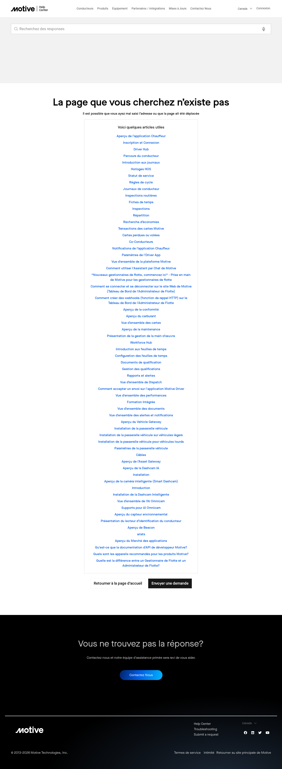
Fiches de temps (141, 202)
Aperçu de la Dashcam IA (141, 468)
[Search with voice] (263, 29)
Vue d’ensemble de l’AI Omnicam (141, 501)
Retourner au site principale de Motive (243, 753)
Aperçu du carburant (141, 316)
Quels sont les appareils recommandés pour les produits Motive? (141, 554)
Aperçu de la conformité (141, 309)
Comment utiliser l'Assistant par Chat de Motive (141, 268)
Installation (141, 474)
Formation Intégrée (141, 402)
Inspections (141, 208)
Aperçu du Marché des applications (141, 541)
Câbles (141, 455)
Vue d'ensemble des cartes (141, 322)
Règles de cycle (141, 182)
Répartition (141, 215)
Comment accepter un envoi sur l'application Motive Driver (141, 389)
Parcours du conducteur (141, 156)
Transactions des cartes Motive (141, 228)
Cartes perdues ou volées (141, 235)
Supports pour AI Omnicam (141, 508)
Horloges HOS (141, 169)
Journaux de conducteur (141, 189)
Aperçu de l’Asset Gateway (141, 461)
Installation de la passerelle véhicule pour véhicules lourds (141, 441)
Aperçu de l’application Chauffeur (141, 136)
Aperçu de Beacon (141, 527)
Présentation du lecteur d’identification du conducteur (141, 521)
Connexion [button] (263, 8)
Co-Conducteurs (141, 242)
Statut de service (141, 175)
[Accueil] (29, 8)
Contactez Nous (200, 9)
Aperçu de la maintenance (141, 329)
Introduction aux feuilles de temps (141, 349)
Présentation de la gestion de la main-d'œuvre (141, 336)
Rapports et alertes (141, 375)
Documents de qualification (141, 362)
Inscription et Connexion (141, 142)
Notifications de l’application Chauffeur (141, 248)
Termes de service (187, 753)
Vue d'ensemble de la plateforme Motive (141, 261)
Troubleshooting (205, 729)
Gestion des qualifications (141, 369)
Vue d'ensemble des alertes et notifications (141, 415)
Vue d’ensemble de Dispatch (141, 382)
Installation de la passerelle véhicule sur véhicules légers (141, 435)
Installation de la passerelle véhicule (141, 428)
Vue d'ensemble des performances (141, 395)
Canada (242, 9)
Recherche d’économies (141, 222)
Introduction (141, 488)
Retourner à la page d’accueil (118, 583)
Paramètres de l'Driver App (141, 255)
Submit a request (206, 734)
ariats (141, 534)
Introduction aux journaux (141, 162)
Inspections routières (141, 195)
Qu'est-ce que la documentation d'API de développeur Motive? (141, 547)
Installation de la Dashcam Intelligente (141, 494)
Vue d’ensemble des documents (141, 408)
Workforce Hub (141, 342)
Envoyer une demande (170, 583)
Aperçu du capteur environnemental (141, 514)
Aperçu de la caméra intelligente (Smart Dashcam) (141, 481)
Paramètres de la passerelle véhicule (141, 448)
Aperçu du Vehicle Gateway (141, 422)
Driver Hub (141, 149)
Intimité (209, 753)
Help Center (202, 724)
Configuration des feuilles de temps (141, 356)
